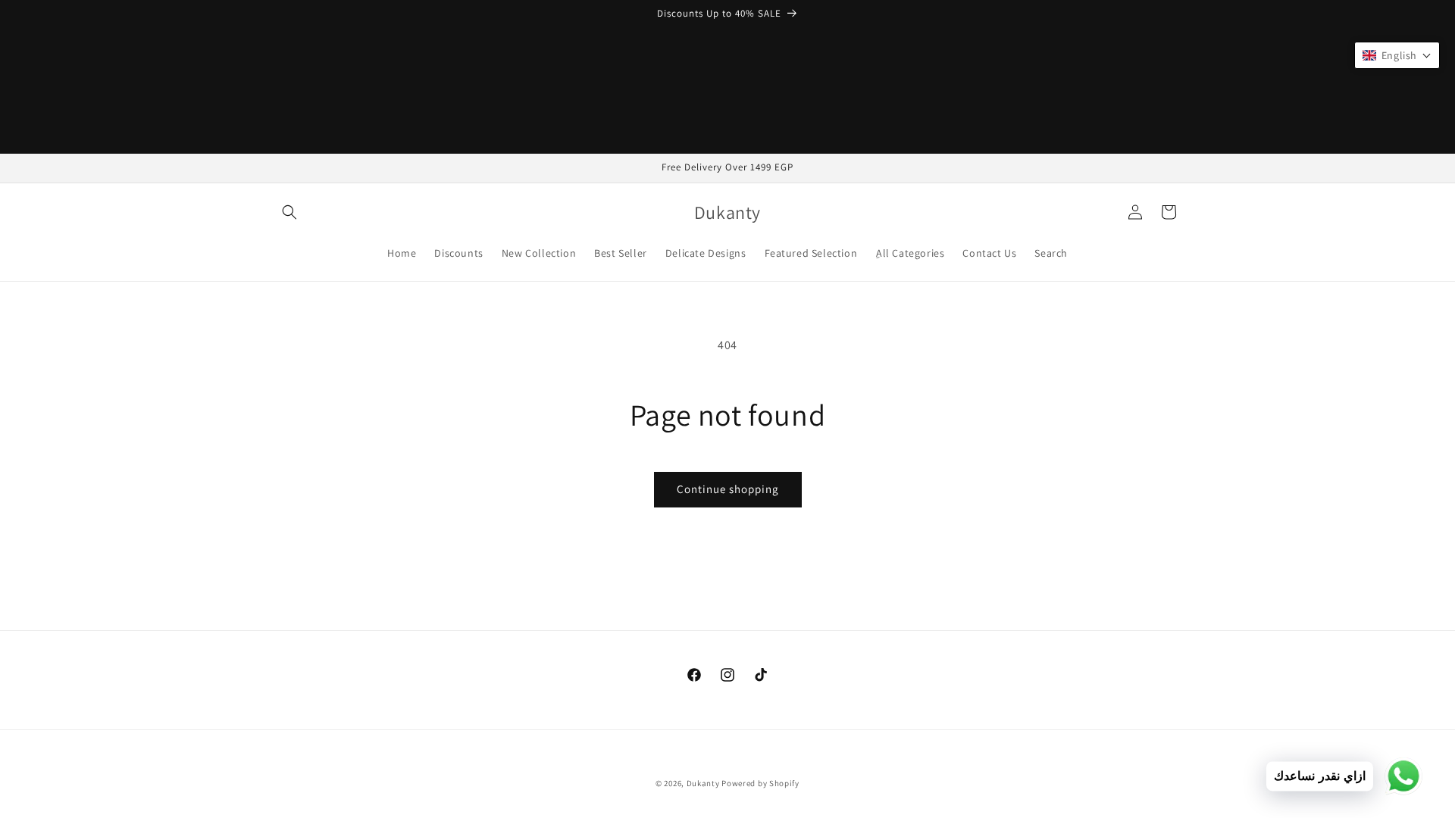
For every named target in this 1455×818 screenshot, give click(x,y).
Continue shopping (728, 489)
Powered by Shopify (760, 783)
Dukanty (703, 783)
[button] (289, 212)
